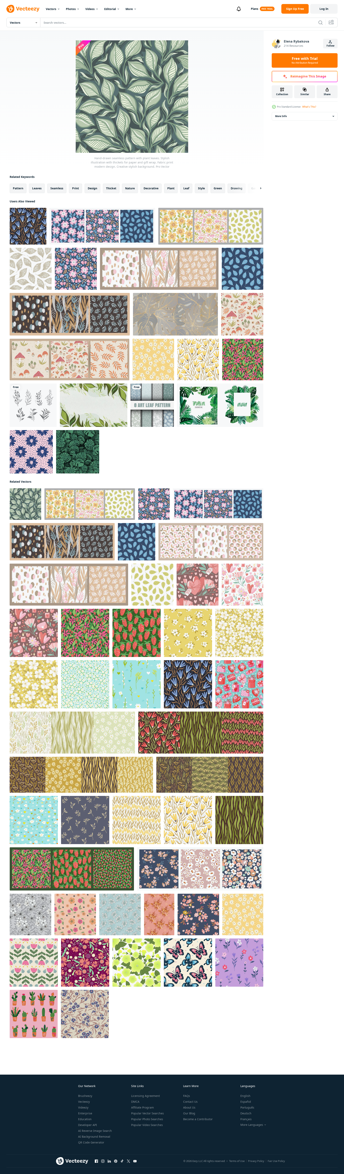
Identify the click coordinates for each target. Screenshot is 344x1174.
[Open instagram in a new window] (102, 1161)
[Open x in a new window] (128, 1161)
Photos (71, 9)
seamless (56, 188)
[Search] (320, 22)
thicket (111, 188)
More (129, 9)
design (92, 188)
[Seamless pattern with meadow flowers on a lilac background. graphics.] (239, 962)
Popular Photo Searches (147, 1119)
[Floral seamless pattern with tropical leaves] (175, 314)
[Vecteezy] (22, 9)
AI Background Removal (94, 1136)
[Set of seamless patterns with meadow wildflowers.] (72, 733)
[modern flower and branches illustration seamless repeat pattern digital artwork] (85, 1014)
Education (85, 1119)
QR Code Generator (91, 1142)
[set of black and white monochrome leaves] (33, 405)
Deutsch (245, 1113)
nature (130, 188)
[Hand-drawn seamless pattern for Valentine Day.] (239, 684)
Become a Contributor (198, 1119)
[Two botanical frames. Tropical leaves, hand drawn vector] (220, 405)
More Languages (251, 1124)
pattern (18, 188)
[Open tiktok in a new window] (122, 1161)
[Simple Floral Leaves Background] (93, 405)
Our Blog (189, 1113)
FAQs (186, 1096)
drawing (236, 188)
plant (171, 188)
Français (246, 1119)
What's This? (309, 106)
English (245, 1096)
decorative (151, 188)
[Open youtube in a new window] (135, 1161)
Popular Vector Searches (147, 1113)
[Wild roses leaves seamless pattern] (120, 914)
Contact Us (190, 1102)
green (218, 188)
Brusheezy (85, 1096)
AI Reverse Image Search (95, 1131)
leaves (37, 188)
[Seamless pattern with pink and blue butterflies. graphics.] (188, 962)
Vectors (51, 9)
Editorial (110, 9)
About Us (189, 1107)
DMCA (135, 1102)
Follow (330, 45)
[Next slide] (257, 188)
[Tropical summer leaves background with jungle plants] (77, 451)
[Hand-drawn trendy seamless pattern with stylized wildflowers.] (153, 359)
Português (247, 1107)
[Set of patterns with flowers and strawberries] (72, 868)
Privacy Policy (256, 1161)
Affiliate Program (142, 1107)
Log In (324, 9)
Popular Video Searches (147, 1125)
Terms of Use (237, 1161)
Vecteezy (84, 1102)
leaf (186, 188)
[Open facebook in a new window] (96, 1161)
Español (245, 1102)
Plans (254, 9)
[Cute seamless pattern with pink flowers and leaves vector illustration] (34, 962)
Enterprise (85, 1113)
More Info (281, 116)
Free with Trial (305, 60)
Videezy (83, 1107)
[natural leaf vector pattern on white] (31, 269)
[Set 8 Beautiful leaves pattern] (152, 405)
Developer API (87, 1125)
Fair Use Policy (276, 1161)
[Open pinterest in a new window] (115, 1161)
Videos (90, 9)
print (75, 188)
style (201, 188)
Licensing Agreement (145, 1096)
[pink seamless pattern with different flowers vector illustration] (159, 914)
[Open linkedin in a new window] (109, 1161)
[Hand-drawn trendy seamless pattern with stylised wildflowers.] (28, 226)
